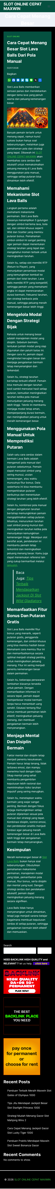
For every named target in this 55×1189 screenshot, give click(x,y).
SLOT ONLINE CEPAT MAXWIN (32, 1179)
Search (8, 945)
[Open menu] (48, 6)
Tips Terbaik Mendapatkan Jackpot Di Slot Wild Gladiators (29, 589)
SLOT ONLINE (13, 36)
